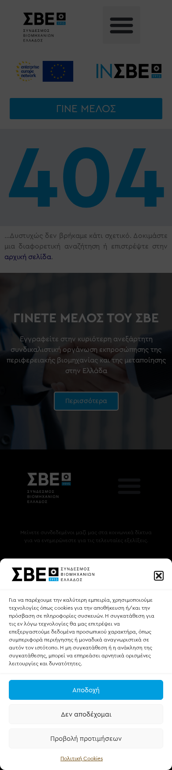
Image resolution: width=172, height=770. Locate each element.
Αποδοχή (86, 690)
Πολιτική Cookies (81, 758)
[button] (158, 575)
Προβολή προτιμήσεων (86, 739)
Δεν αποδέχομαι (86, 714)
